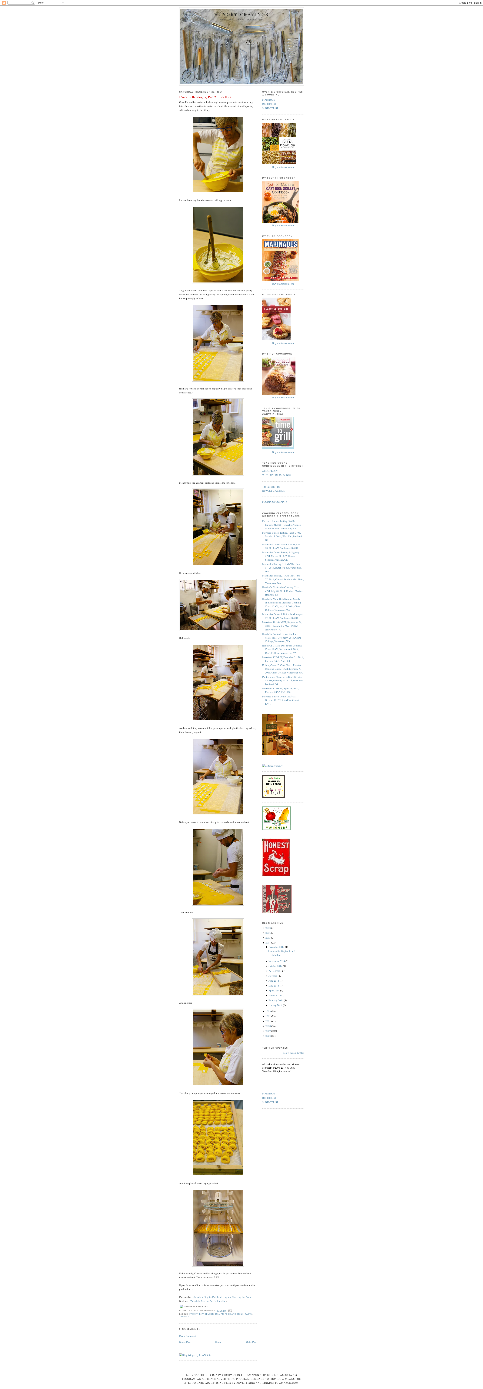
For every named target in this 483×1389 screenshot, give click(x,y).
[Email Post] (230, 1311)
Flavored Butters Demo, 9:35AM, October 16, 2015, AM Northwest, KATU (280, 700)
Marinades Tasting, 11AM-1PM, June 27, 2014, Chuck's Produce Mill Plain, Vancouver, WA (283, 579)
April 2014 (274, 990)
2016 (268, 932)
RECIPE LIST (269, 104)
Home (218, 1342)
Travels (184, 1317)
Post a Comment (187, 1336)
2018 (268, 928)
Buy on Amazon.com (283, 167)
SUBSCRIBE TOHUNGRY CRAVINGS (273, 488)
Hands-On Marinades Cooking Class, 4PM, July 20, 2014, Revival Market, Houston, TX (282, 591)
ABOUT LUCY (270, 470)
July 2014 (273, 975)
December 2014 (276, 947)
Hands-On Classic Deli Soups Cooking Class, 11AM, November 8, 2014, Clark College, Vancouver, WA (282, 649)
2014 (268, 942)
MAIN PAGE (268, 99)
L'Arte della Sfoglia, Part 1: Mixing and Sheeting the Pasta (221, 1297)
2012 (268, 1016)
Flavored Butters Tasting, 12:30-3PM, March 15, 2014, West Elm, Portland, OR (282, 536)
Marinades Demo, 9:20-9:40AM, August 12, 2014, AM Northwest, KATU (282, 616)
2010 (268, 1026)
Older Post (251, 1342)
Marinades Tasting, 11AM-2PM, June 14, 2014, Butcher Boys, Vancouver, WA (281, 567)
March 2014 (274, 995)
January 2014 (275, 1005)
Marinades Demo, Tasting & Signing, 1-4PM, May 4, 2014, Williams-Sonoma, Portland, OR (282, 556)
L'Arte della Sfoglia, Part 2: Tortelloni (205, 97)
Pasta (248, 1314)
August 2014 (275, 971)
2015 (268, 937)
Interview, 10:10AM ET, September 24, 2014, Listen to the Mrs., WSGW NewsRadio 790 (282, 625)
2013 (268, 1011)
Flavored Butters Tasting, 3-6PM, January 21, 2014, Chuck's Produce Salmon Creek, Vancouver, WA (281, 524)
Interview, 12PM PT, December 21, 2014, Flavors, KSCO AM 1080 (283, 659)
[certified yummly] (272, 765)
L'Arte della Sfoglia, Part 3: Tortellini (207, 1301)
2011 (268, 1021)
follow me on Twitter (293, 1052)
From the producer (201, 1314)
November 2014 (276, 961)
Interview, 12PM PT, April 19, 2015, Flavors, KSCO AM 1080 (280, 690)
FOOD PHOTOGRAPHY (274, 501)
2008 (268, 1035)
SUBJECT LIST (270, 108)
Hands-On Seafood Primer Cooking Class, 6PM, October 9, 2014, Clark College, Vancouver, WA (281, 637)
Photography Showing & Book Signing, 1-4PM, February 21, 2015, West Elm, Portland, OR (282, 680)
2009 (268, 1031)
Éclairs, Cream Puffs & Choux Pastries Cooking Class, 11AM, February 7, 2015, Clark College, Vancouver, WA (282, 668)
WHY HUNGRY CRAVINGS (276, 475)
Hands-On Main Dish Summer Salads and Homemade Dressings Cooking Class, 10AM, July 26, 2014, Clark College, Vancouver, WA (281, 604)
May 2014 (274, 985)
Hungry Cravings (241, 14)
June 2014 (274, 980)
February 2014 (276, 1000)
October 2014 (275, 966)
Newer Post (185, 1342)
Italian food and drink (229, 1314)
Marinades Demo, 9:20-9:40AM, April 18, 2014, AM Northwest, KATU (281, 546)
